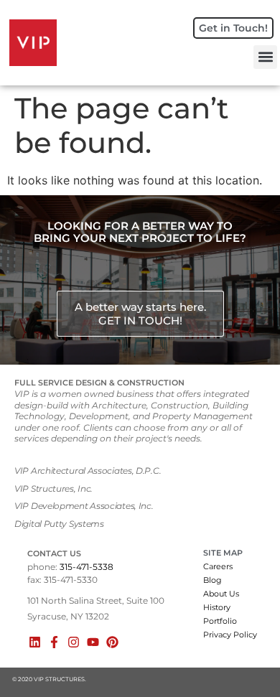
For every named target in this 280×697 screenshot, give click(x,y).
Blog (212, 580)
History (216, 607)
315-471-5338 (86, 566)
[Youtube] (93, 642)
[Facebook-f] (54, 642)
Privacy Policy (230, 635)
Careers (218, 566)
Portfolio (220, 621)
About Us (221, 594)
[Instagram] (73, 642)
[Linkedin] (35, 642)
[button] (265, 57)
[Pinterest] (112, 642)
